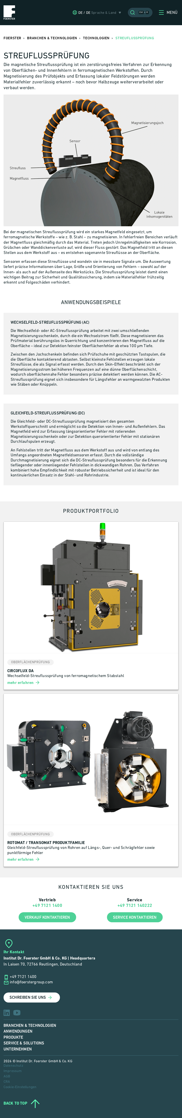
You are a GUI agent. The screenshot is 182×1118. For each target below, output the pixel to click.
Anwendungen (18, 1031)
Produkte (13, 1037)
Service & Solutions (24, 1043)
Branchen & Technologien (30, 1025)
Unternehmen (18, 1049)
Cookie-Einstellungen (20, 1087)
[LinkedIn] (7, 1013)
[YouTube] (16, 1012)
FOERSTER (12, 38)
